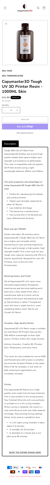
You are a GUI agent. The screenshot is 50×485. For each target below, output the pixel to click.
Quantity (5, 105)
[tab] (10, 143)
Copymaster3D (20, 476)
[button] (5, 8)
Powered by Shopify (34, 476)
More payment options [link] (25, 133)
